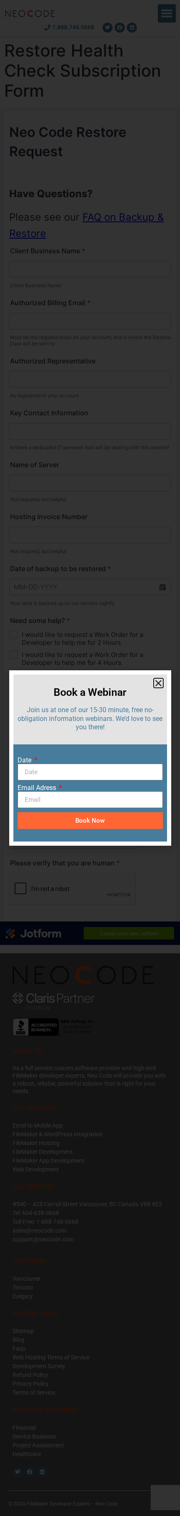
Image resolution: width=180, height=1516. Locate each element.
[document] (90, 758)
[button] (158, 683)
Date (25, 760)
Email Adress (38, 788)
